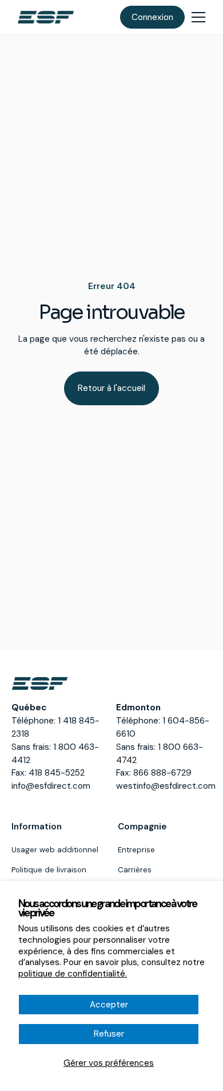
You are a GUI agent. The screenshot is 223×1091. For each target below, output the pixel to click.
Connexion (152, 17)
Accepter (109, 1004)
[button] (198, 17)
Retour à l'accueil (111, 388)
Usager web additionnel (54, 850)
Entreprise (136, 850)
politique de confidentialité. (72, 973)
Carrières (135, 870)
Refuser (109, 1033)
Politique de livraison (48, 870)
